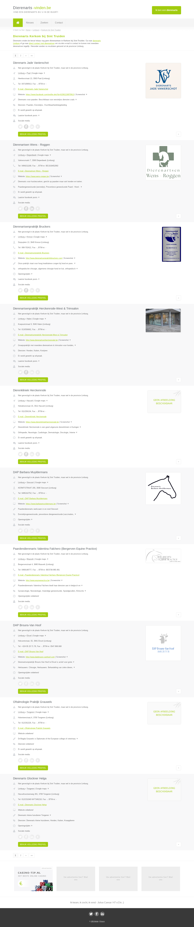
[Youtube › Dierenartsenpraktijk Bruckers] (38, 290)
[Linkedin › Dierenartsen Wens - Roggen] (32, 208)
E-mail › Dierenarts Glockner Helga (32, 805)
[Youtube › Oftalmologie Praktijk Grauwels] (38, 760)
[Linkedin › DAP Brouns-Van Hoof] (32, 683)
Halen (29, 319)
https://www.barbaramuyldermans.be (41, 504)
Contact (59, 22)
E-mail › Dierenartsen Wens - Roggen (33, 171)
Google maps (38, 73)
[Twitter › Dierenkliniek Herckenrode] (20, 454)
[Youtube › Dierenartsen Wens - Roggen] (38, 208)
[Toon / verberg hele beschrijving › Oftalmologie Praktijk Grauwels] (62, 738)
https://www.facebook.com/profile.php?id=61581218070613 (50, 94)
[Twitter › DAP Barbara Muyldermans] (20, 530)
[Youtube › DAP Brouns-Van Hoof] (38, 683)
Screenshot (81, 94)
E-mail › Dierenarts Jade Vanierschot (33, 89)
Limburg (21, 73)
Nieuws (30, 22)
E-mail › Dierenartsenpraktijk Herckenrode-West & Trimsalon (43, 335)
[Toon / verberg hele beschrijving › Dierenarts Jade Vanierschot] (62, 99)
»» (32, 56)
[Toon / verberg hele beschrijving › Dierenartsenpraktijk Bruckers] (62, 263)
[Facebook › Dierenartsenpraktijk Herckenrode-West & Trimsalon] (26, 372)
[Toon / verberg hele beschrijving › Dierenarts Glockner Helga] (62, 815)
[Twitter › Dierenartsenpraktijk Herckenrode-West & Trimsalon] (20, 372)
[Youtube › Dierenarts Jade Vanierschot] (38, 126)
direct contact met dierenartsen (42, 43)
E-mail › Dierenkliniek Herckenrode (32, 417)
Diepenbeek (31, 155)
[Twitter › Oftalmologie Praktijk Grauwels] (20, 760)
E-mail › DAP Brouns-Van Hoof (30, 651)
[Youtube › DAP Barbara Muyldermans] (38, 530)
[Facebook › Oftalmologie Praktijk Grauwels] (26, 760)
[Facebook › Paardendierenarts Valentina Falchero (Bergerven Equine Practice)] (26, 607)
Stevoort (30, 482)
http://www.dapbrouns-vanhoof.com (40, 657)
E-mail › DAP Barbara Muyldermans (32, 498)
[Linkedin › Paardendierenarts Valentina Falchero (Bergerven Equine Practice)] (32, 607)
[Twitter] (91, 914)
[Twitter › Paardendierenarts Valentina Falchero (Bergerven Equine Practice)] (20, 607)
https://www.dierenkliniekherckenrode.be (42, 422)
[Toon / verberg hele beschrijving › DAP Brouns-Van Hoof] (62, 662)
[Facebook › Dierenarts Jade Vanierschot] (26, 126)
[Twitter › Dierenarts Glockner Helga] (20, 837)
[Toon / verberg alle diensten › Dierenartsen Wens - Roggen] (62, 187)
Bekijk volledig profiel (33, 134)
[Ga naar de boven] (178, 134)
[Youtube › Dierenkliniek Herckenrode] (38, 454)
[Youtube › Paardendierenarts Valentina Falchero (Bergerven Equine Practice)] (38, 607)
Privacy (102, 921)
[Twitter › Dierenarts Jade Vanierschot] (20, 126)
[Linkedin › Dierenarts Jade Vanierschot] (32, 126)
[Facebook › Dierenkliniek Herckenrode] (26, 454)
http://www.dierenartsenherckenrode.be (42, 340)
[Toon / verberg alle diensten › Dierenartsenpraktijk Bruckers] (62, 268)
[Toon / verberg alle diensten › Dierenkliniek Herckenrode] (62, 432)
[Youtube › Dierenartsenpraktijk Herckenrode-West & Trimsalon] (38, 372)
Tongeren (30, 712)
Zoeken (44, 22)
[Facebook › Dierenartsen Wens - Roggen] (26, 208)
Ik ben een (167, 10)
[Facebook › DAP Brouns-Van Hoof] (26, 683)
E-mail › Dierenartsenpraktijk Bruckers (33, 253)
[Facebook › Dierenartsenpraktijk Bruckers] (26, 290)
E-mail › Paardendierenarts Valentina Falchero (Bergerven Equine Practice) (48, 575)
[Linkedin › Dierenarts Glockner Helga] (32, 837)
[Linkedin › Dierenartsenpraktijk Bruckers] (32, 290)
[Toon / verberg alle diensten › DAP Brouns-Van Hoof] (62, 667)
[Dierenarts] (18, 22)
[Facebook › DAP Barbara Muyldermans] (26, 530)
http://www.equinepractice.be (37, 580)
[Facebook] (96, 914)
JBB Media (94, 921)
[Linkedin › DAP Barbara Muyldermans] (32, 530)
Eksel (29, 636)
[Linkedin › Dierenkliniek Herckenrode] (32, 454)
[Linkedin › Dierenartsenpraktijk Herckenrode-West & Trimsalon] (32, 372)
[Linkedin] (102, 914)
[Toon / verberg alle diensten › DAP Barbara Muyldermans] (62, 514)
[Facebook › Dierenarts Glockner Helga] (26, 837)
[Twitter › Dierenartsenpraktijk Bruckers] (20, 290)
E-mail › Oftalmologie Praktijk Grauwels (34, 728)
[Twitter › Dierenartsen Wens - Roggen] (20, 208)
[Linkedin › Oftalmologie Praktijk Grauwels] (32, 760)
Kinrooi (29, 237)
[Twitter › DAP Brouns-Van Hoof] (20, 683)
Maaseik (30, 559)
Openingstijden (25, 274)
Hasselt (30, 401)
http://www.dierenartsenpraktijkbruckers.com (44, 258)
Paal (28, 73)
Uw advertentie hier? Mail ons (76, 878)
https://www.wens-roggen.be (37, 176)
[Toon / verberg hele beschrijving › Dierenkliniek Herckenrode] (62, 427)
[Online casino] (35, 880)
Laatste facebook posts (29, 115)
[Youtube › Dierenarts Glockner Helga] (38, 837)
